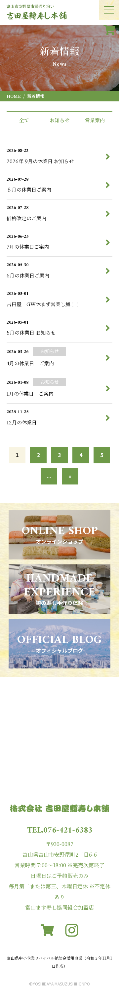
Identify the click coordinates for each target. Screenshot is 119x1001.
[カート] (109, 30)
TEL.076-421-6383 (59, 831)
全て (24, 120)
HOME (14, 96)
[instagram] (72, 930)
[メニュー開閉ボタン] (109, 10)
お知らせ (59, 120)
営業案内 (95, 120)
